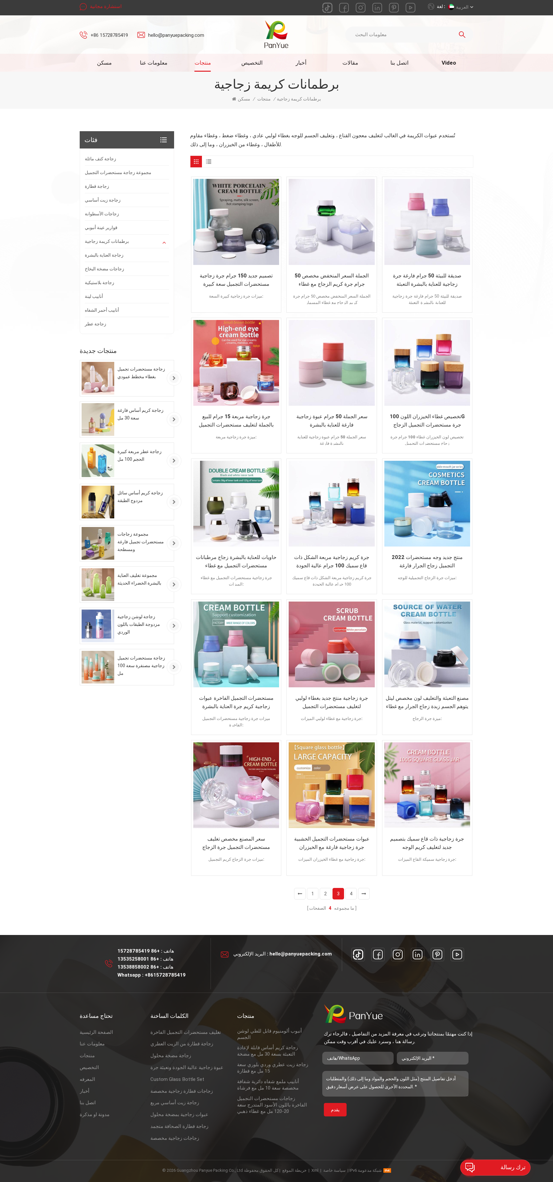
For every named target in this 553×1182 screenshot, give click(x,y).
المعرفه (87, 1079)
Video (449, 63)
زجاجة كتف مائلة (100, 158)
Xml (314, 1170)
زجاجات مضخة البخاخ (104, 268)
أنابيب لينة (94, 296)
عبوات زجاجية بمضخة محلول (179, 1114)
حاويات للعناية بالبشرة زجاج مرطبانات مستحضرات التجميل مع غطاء (236, 561)
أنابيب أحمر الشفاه (102, 310)
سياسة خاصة (334, 1170)
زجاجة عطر (95, 323)
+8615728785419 (165, 975)
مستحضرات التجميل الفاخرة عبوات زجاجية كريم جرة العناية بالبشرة (236, 702)
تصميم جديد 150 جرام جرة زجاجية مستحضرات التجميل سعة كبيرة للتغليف (236, 280)
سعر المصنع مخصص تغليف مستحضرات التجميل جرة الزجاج (236, 843)
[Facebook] (378, 954)
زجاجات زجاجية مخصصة (174, 1138)
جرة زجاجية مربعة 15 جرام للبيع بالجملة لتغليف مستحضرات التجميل (236, 420)
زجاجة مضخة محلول (170, 1055)
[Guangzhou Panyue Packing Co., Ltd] (277, 34)
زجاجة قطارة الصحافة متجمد (179, 1126)
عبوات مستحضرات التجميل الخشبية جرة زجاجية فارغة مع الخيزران (332, 843)
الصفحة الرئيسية (96, 1032)
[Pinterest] (437, 954)
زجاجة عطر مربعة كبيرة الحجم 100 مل (139, 455)
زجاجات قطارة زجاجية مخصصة (181, 1091)
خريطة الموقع (294, 1170)
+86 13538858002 (138, 967)
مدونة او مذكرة (94, 1114)
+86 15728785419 (109, 35)
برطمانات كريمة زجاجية (107, 241)
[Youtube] (457, 954)
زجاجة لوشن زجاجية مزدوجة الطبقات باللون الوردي (138, 624)
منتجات (203, 63)
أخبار (301, 63)
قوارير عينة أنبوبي (101, 227)
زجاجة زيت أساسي (103, 200)
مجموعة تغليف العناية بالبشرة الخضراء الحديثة (139, 579)
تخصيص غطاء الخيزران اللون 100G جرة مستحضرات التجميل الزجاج (427, 420)
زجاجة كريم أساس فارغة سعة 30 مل (140, 414)
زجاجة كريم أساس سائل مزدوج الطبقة (140, 496)
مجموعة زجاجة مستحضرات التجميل (118, 172)
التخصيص (252, 63)
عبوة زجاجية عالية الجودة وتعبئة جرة (186, 1067)
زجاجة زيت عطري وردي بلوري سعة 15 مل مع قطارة (272, 1068)
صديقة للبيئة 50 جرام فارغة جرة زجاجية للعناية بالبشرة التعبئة (427, 280)
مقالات (350, 63)
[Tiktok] (358, 954)
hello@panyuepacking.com (176, 35)
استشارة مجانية (106, 6)
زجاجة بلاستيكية (99, 282)
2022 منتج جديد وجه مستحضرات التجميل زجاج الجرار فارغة (427, 561)
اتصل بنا (399, 63)
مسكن (104, 63)
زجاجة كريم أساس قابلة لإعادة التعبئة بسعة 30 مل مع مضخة (267, 1051)
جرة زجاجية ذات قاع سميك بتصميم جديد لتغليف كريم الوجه (427, 843)
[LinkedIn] (417, 954)
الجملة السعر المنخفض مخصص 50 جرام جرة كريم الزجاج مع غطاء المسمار (332, 280)
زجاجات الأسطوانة (102, 213)
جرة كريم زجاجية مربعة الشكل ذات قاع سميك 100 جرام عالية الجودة (331, 561)
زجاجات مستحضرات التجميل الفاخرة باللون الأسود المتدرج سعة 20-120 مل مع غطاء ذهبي (272, 1105)
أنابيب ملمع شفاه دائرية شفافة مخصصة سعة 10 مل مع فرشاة (268, 1085)
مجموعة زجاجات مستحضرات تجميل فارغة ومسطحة (140, 541)
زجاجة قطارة (97, 186)
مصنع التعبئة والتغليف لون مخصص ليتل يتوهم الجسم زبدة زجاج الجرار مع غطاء (427, 702)
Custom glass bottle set (177, 1079)
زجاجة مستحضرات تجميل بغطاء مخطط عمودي (141, 372)
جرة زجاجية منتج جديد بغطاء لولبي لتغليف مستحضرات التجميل (331, 702)
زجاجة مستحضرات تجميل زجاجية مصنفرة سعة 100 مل (141, 665)
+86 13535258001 (138, 959)
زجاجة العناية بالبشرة (104, 255)
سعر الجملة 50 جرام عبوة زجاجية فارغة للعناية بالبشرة (331, 420)
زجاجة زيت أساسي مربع (174, 1103)
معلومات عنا (153, 63)
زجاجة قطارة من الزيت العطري (181, 1044)
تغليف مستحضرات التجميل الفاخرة (185, 1032)
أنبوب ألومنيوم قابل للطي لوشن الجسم (269, 1034)
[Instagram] (398, 954)
